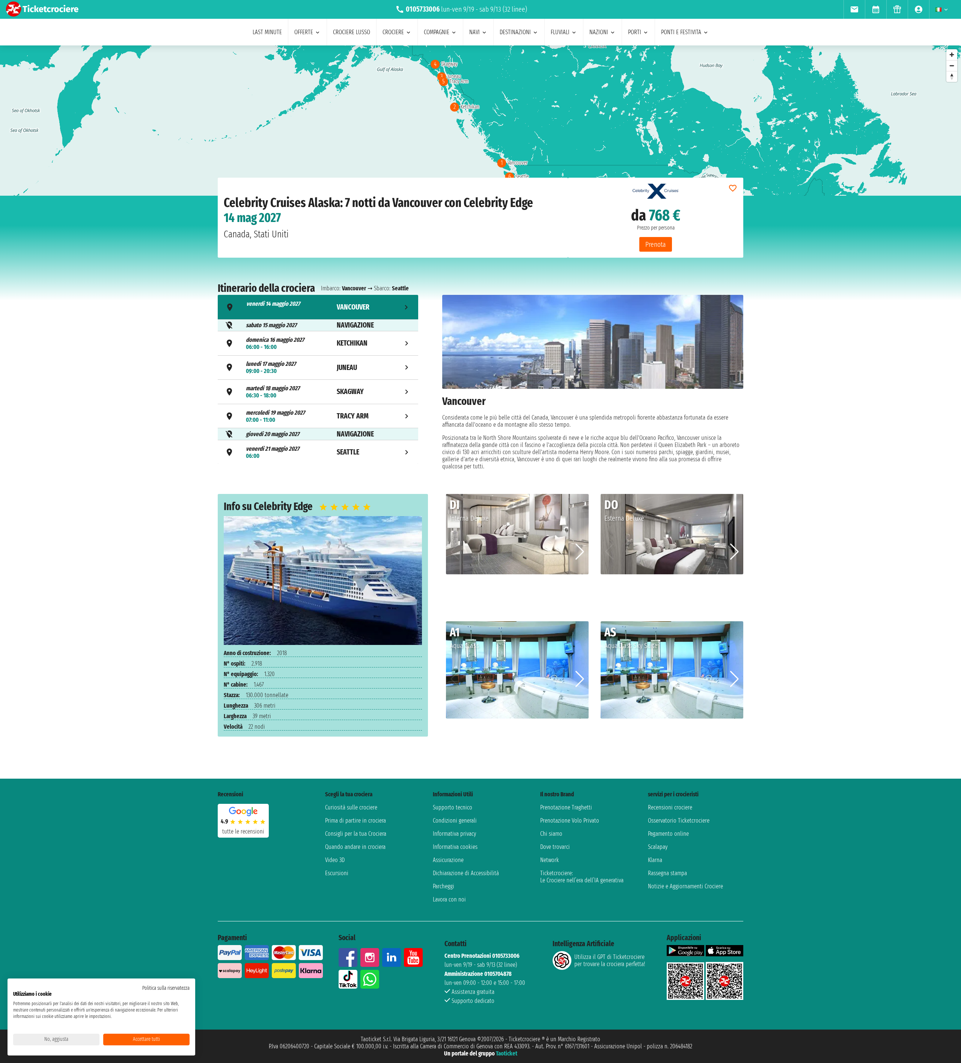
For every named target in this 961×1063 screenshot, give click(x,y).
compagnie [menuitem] (436, 32)
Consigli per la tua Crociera (355, 833)
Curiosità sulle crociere (351, 807)
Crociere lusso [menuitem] (351, 32)
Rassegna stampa (667, 873)
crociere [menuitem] (393, 32)
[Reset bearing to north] (951, 76)
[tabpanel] (592, 382)
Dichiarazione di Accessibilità (466, 873)
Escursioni (336, 873)
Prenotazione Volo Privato (569, 820)
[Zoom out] (951, 65)
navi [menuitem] (474, 32)
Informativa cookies (455, 846)
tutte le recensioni (243, 831)
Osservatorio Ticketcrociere (678, 820)
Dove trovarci (555, 846)
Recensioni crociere (670, 807)
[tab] (318, 307)
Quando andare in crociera (355, 846)
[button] (580, 552)
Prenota (655, 244)
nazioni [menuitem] (598, 32)
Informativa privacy (454, 833)
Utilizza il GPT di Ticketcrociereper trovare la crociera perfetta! (609, 960)
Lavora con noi (449, 899)
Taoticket (506, 1053)
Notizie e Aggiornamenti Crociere (685, 886)
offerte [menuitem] (303, 32)
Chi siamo (551, 833)
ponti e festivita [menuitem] (681, 32)
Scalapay (657, 846)
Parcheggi (443, 886)
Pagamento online (668, 833)
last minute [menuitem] (267, 32)
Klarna (655, 860)
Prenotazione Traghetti (566, 807)
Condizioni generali (455, 820)
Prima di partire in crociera (355, 820)
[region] (480, 120)
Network (549, 860)
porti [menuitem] (634, 32)
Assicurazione (448, 860)
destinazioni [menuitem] (515, 32)
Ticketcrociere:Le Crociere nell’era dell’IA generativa (582, 877)
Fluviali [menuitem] (560, 32)
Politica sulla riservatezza (166, 988)
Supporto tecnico (452, 807)
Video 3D (335, 860)
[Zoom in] (951, 54)
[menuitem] (854, 9)
